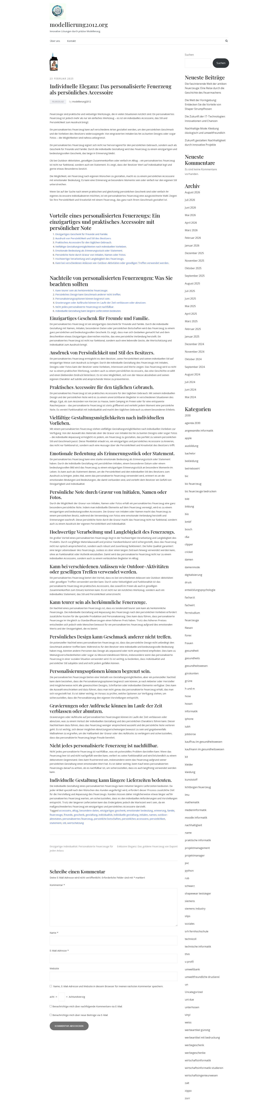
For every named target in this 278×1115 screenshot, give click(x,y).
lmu (187, 794)
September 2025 (195, 276)
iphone (189, 719)
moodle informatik (196, 817)
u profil (189, 961)
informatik (191, 711)
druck (188, 582)
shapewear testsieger (198, 893)
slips (187, 916)
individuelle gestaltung (126, 814)
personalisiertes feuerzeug (78, 818)
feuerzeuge (58, 101)
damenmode (192, 567)
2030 (188, 415)
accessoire (65, 810)
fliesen (189, 628)
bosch (188, 529)
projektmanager (195, 855)
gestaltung (91, 814)
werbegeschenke (195, 1053)
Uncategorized (194, 992)
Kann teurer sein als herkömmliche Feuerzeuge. (81, 290)
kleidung (190, 772)
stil (64, 822)
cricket (189, 552)
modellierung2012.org (79, 24)
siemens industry (195, 908)
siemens (190, 901)
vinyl (187, 1015)
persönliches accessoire (135, 818)
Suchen (189, 54)
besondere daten (89, 810)
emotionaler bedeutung (140, 810)
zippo (188, 1090)
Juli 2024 (190, 382)
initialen (144, 814)
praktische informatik (198, 840)
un (186, 984)
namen (153, 814)
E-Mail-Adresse (59, 950)
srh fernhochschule (196, 931)
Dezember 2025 (194, 253)
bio (187, 514)
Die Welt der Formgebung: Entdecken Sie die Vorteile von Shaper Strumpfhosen (203, 104)
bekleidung (191, 461)
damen (189, 559)
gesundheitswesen (196, 666)
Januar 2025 (192, 336)
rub (187, 878)
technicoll (190, 939)
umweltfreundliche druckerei (202, 977)
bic (186, 476)
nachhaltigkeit (193, 825)
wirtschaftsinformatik (198, 1060)
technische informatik (198, 946)
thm (187, 954)
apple (188, 438)
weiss (188, 1022)
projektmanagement (197, 848)
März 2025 (191, 321)
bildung (189, 506)
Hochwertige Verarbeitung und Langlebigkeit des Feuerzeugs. (89, 258)
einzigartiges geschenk (112, 810)
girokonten (192, 673)
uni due (189, 999)
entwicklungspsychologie (200, 590)
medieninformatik (195, 810)
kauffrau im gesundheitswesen (203, 741)
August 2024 (192, 374)
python (189, 870)
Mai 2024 (190, 397)
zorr (187, 1098)
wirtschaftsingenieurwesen (201, 1075)
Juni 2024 (190, 389)
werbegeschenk (194, 1045)
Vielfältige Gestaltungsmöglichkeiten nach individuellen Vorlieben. (91, 246)
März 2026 (191, 230)
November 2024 (194, 351)
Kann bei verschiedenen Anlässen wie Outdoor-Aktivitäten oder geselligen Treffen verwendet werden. (112, 262)
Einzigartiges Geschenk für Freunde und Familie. (81, 234)
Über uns (55, 40)
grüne (188, 681)
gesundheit (192, 650)
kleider (189, 764)
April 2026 (191, 222)
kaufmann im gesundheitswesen (204, 749)
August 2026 (192, 192)
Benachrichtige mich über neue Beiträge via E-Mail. (80, 1015)
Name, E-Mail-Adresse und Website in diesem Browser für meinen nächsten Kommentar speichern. (108, 986)
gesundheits (192, 658)
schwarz (190, 886)
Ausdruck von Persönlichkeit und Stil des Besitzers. (83, 238)
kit (186, 757)
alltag (75, 810)
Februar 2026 (193, 238)
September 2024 (195, 367)
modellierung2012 (81, 101)
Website (54, 968)
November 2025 (194, 260)
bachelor (190, 453)
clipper (189, 544)
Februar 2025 (193, 329)
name (188, 832)
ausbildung (191, 446)
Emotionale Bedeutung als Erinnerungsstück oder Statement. (89, 250)
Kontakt (71, 40)
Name (54, 932)
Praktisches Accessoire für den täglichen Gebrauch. (83, 242)
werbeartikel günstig (197, 1030)
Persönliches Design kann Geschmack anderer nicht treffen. (88, 294)
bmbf (188, 521)
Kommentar (57, 885)
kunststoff (191, 779)
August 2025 (192, 283)
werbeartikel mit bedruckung (202, 1037)
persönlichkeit (157, 818)
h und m (190, 688)
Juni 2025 (190, 298)
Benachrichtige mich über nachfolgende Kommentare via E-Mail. (87, 1006)
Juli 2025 (190, 291)
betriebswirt (192, 468)
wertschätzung (75, 822)
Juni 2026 (190, 207)
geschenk (79, 814)
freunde (68, 814)
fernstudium (192, 612)
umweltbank (192, 969)
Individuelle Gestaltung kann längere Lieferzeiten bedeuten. (88, 310)
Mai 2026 (190, 215)
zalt (187, 1083)
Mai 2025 (190, 306)
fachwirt (190, 605)
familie (170, 810)
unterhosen (192, 1007)
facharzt (190, 597)
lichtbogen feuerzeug (198, 787)
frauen (189, 643)
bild (187, 499)
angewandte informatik (199, 430)
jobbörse (190, 734)
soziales (190, 923)
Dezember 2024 (194, 344)
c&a (187, 537)
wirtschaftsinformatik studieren (204, 1068)
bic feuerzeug (193, 484)
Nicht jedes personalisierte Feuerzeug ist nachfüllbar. (84, 306)
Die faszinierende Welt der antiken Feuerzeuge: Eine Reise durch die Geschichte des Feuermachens (206, 88)
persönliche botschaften (107, 818)
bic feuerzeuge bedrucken (200, 491)
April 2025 (191, 313)
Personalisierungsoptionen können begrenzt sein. (82, 298)
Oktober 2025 (193, 268)
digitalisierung (193, 575)
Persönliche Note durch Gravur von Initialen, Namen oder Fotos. (90, 254)
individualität (105, 814)
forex (188, 635)
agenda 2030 (192, 423)
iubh (187, 726)
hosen (188, 703)
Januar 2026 (192, 245)
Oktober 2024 (193, 359)
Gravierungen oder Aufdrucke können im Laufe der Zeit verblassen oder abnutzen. (100, 302)
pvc (187, 863)
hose (188, 696)
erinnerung (160, 810)
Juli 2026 (190, 200)
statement (55, 822)
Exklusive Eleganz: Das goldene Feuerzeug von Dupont (147, 846)
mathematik (192, 802)
